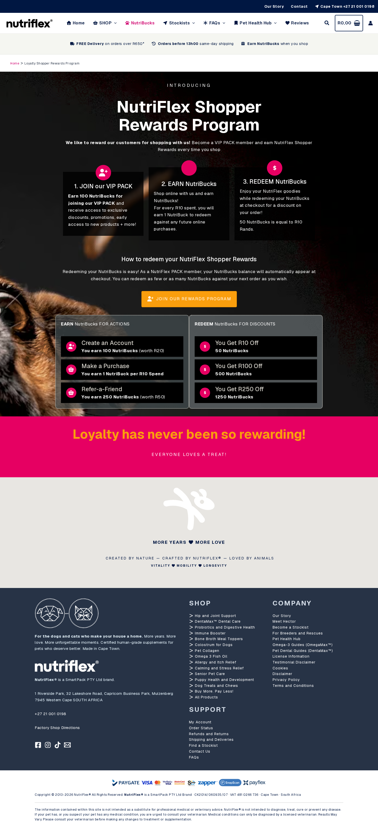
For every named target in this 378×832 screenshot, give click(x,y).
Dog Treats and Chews (216, 685)
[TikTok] (57, 745)
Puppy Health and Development (224, 679)
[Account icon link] (370, 23)
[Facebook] (38, 745)
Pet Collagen (206, 650)
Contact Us (199, 751)
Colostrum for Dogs (213, 644)
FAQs (194, 757)
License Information (291, 656)
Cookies (280, 668)
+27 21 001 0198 (50, 713)
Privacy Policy (286, 679)
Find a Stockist (203, 745)
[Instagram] (47, 745)
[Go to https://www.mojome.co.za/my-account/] (122, 346)
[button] (114, 23)
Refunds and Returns (209, 734)
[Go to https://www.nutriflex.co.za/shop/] (122, 369)
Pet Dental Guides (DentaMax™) (303, 650)
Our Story (282, 615)
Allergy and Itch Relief (215, 662)
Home (14, 63)
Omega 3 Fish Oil (210, 656)
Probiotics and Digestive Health (224, 627)
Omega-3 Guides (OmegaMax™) (303, 644)
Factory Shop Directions (57, 727)
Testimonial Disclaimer (294, 662)
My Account (200, 722)
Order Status (201, 728)
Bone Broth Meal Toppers (218, 639)
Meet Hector (284, 621)
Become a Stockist (291, 627)
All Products (206, 697)
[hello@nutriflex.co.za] (67, 745)
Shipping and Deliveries (211, 739)
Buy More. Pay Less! (213, 691)
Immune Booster (210, 633)
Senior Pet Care (209, 673)
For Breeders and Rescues (298, 633)
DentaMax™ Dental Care (217, 621)
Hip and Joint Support (215, 615)
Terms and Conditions (293, 685)
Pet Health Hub (287, 639)
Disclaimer (282, 673)
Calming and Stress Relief (219, 668)
